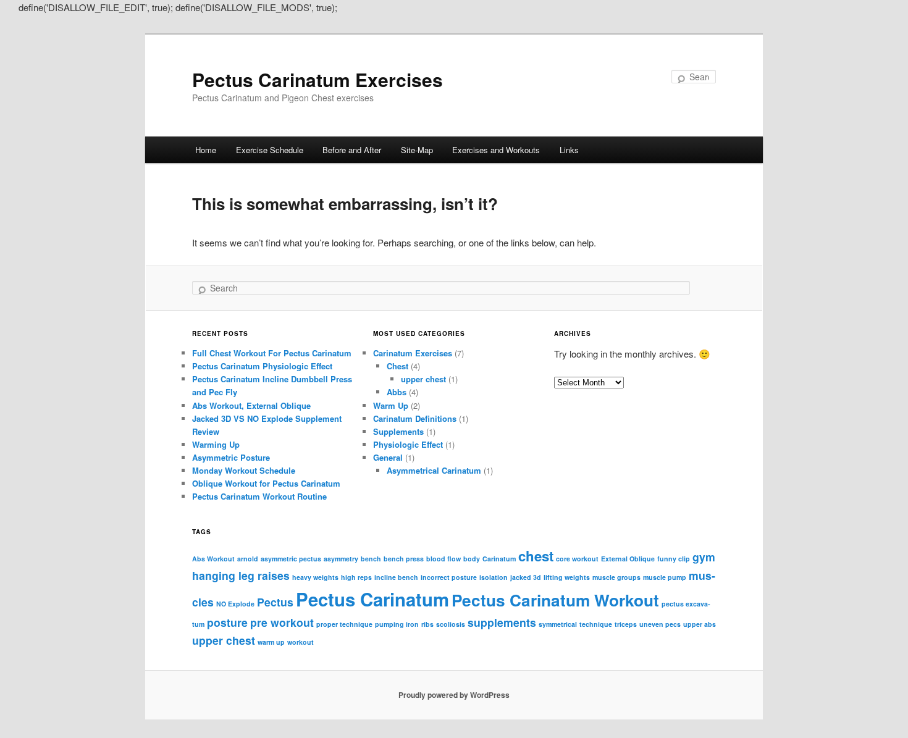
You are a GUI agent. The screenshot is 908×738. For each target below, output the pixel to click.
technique (595, 624)
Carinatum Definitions (414, 418)
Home (205, 150)
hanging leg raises (241, 575)
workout (300, 642)
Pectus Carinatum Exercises (317, 79)
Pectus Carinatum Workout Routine (259, 496)
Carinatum (499, 558)
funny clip (673, 558)
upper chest (423, 379)
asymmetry (341, 558)
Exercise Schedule (269, 150)
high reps (356, 577)
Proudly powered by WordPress (454, 694)
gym (703, 556)
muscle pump (664, 577)
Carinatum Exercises (412, 353)
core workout (577, 558)
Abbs (396, 392)
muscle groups (616, 577)
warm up (271, 642)
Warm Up (390, 405)
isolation (493, 577)
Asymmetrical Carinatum (434, 470)
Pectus (275, 602)
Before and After (351, 150)
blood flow (443, 558)
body (471, 558)
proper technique (344, 624)
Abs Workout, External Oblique (251, 405)
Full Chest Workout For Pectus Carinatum (271, 353)
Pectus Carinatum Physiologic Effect (262, 366)
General (388, 457)
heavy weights (315, 577)
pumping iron (397, 624)
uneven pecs (660, 624)
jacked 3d (525, 577)
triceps (626, 624)
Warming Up (216, 444)
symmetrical (558, 624)
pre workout (282, 622)
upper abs (699, 624)
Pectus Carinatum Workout (555, 600)
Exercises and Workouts (496, 150)
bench (371, 558)
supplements (502, 622)
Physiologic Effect (408, 444)
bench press (404, 558)
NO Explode (235, 603)
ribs (427, 624)
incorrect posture (449, 577)
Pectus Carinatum (372, 599)
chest (535, 556)
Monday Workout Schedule (243, 470)
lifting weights (567, 577)
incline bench (396, 577)
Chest (397, 366)
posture (227, 622)
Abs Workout (213, 558)
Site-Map (417, 150)
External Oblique (628, 558)
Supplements (398, 431)
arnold (247, 558)
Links (569, 150)
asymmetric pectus (291, 558)
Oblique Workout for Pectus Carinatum (266, 483)
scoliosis (450, 624)
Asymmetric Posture (231, 457)
